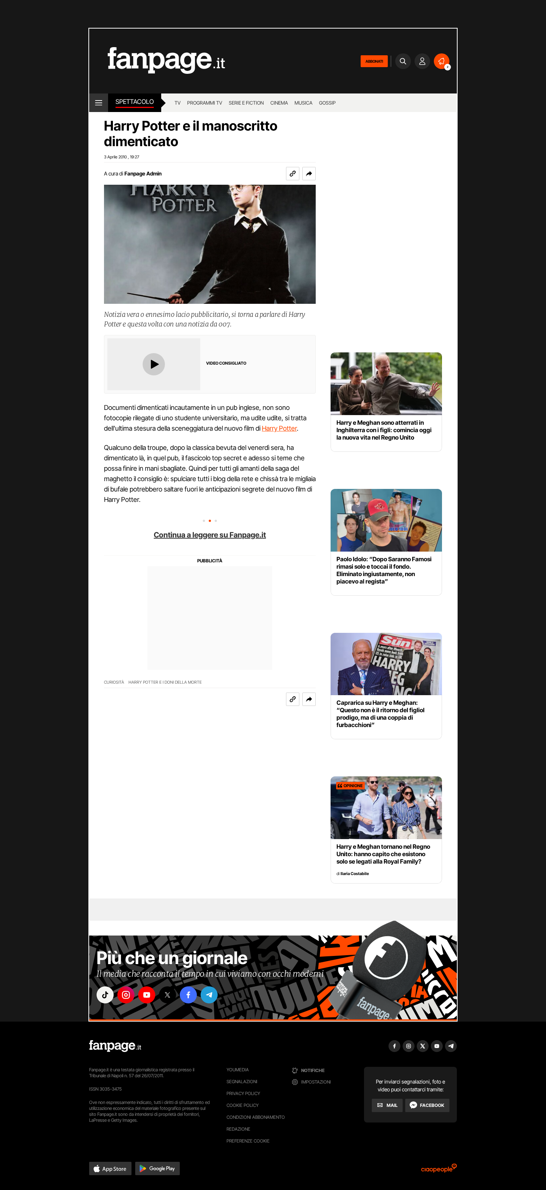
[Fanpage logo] (157, 61)
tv (178, 103)
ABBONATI (374, 61)
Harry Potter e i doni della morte (165, 682)
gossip (327, 103)
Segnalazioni (242, 1081)
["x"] (167, 994)
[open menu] (98, 102)
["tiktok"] (105, 994)
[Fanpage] (115, 1046)
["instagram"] (125, 994)
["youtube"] (146, 994)
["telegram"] (209, 994)
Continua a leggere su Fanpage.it (210, 534)
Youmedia (238, 1069)
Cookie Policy (243, 1105)
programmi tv (204, 103)
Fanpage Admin (143, 173)
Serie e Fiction (246, 103)
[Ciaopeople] (439, 1170)
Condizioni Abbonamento (256, 1117)
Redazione (238, 1129)
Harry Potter (279, 428)
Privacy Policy (243, 1093)
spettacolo (135, 101)
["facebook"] (188, 994)
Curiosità (114, 682)
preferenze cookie (248, 1141)
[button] (309, 173)
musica (303, 103)
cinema (279, 103)
